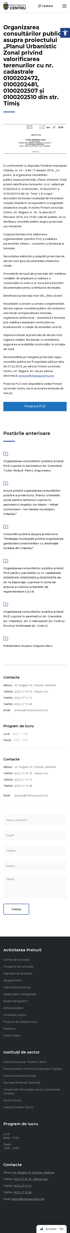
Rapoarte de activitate (17, 973)
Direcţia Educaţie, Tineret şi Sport (25, 1062)
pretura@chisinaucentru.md (36, 375)
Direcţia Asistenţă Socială (19, 1075)
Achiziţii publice (13, 1008)
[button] (65, 33)
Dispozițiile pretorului (17, 987)
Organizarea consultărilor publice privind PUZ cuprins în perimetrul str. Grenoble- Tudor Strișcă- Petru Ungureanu (33, 465)
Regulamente (12, 980)
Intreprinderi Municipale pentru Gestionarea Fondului (31, 1091)
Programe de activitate (18, 966)
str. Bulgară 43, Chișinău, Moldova (35, 685)
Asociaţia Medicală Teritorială (21, 1082)
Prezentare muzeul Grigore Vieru (28, 646)
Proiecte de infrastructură (20, 1021)
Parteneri (9, 1028)
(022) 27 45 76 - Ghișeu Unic (32, 691)
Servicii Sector (12, 1100)
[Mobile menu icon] (64, 6)
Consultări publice (14, 1015)
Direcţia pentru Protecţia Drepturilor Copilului (32, 1069)
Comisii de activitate (16, 959)
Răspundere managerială (19, 994)
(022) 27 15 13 (23, 697)
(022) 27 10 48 (23, 704)
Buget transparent (15, 1001)
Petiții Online (11, 1035)
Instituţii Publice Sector (18, 1107)
